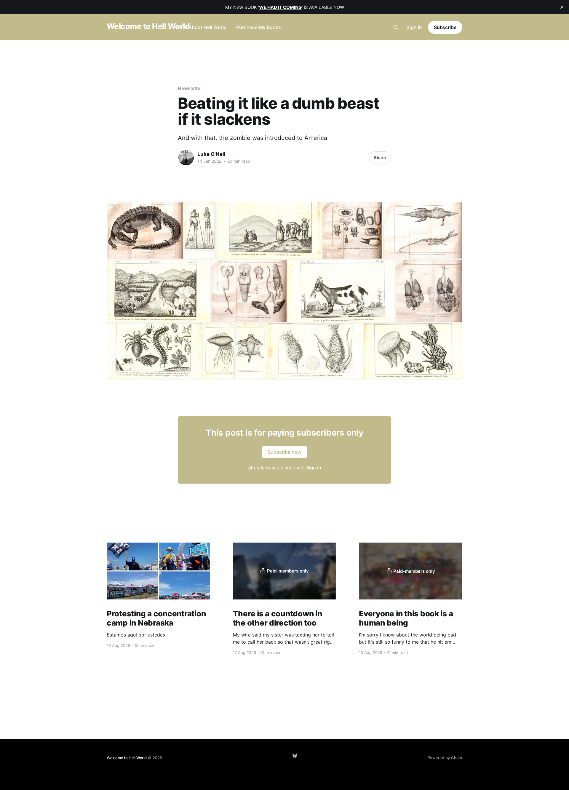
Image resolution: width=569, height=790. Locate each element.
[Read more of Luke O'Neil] (186, 157)
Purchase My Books (258, 27)
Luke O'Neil (211, 154)
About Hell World (207, 27)
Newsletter (190, 88)
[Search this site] (396, 27)
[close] (562, 7)
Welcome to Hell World (148, 26)
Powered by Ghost (445, 757)
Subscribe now (284, 452)
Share (380, 157)
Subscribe (445, 27)
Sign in (414, 27)
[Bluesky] (295, 755)
